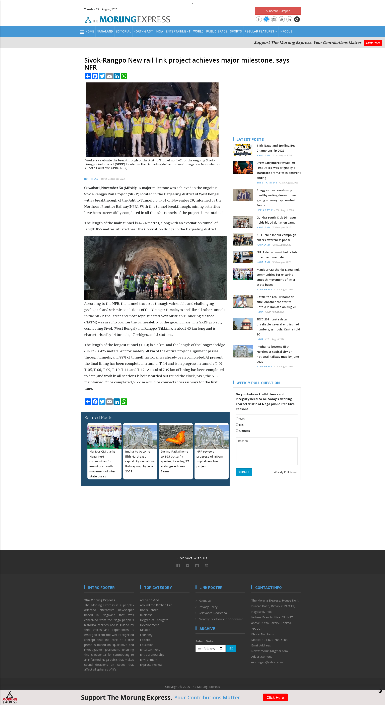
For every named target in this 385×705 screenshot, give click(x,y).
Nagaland (105, 31)
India (159, 31)
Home (90, 31)
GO (231, 648)
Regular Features (259, 31)
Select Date (204, 641)
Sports (236, 31)
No (241, 425)
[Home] (127, 19)
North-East (143, 31)
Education (146, 645)
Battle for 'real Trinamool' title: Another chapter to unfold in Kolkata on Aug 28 (276, 302)
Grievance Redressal (213, 613)
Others (244, 431)
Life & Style (265, 210)
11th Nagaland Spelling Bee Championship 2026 (276, 148)
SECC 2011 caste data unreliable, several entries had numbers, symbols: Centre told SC (278, 326)
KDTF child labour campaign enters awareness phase (276, 237)
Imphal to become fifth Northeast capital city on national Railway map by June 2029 (140, 461)
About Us (205, 601)
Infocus (286, 31)
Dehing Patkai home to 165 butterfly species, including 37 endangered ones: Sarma (175, 461)
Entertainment (178, 31)
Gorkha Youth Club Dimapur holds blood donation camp (276, 220)
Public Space (216, 31)
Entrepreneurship (152, 654)
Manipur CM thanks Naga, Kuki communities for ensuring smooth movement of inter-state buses (278, 277)
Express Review (151, 664)
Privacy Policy (208, 607)
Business (146, 615)
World (198, 31)
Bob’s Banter (149, 610)
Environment (148, 659)
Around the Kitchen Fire (156, 605)
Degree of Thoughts (154, 620)
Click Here (373, 43)
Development (149, 625)
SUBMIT (243, 472)
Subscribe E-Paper (278, 11)
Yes (241, 419)
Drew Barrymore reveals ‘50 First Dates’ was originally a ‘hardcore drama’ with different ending (279, 170)
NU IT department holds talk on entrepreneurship (277, 254)
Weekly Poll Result (286, 472)
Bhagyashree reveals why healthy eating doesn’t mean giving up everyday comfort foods (277, 197)
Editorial (123, 31)
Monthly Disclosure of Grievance (221, 619)
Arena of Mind (149, 600)
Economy (146, 635)
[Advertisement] (67, 386)
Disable (145, 630)
